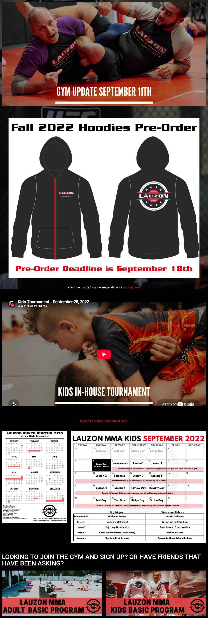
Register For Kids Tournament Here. (104, 421)
